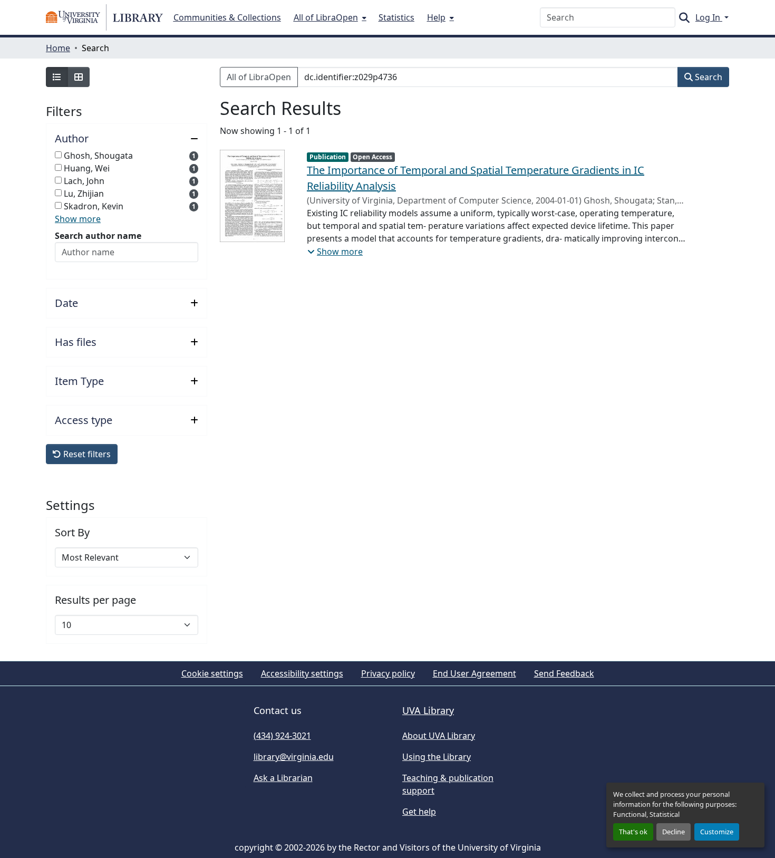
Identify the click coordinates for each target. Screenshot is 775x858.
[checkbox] (58, 154)
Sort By (72, 532)
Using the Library (436, 757)
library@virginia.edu (294, 757)
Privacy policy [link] (388, 673)
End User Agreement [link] (474, 673)
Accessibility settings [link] (302, 673)
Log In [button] (708, 17)
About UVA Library (438, 735)
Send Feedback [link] (564, 673)
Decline (673, 831)
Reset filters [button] (86, 454)
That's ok (633, 831)
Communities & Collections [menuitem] (227, 17)
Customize (716, 831)
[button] (104, 17)
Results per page (95, 600)
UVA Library (428, 710)
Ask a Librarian (283, 778)
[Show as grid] (78, 77)
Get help (419, 811)
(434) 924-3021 (282, 735)
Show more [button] (78, 219)
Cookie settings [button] (212, 673)
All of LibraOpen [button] (259, 77)
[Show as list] (57, 77)
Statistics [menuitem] (396, 17)
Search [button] (707, 77)
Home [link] (58, 48)
